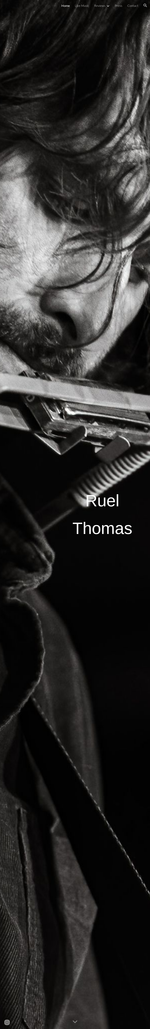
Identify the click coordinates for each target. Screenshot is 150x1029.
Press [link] (118, 5)
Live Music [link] (82, 5)
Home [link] (65, 5)
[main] (102, 514)
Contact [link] (132, 5)
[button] (145, 5)
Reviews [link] (99, 5)
